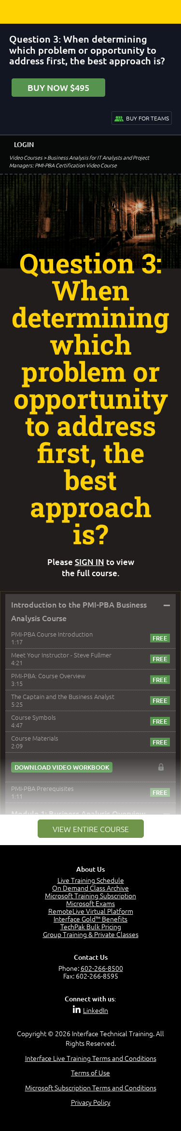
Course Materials (34, 738)
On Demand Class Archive (90, 888)
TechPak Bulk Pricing (90, 926)
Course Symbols (33, 717)
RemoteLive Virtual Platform (90, 911)
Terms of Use (90, 1072)
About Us (90, 869)
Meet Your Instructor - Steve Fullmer (61, 654)
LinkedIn (95, 1010)
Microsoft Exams (90, 903)
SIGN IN (89, 561)
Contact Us (91, 957)
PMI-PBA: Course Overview (48, 675)
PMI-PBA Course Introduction (52, 634)
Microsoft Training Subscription (90, 895)
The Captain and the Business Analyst (62, 696)
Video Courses (25, 157)
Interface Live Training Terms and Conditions (90, 1058)
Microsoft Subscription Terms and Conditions (90, 1087)
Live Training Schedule (90, 880)
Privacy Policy (91, 1102)
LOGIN (24, 144)
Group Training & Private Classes (91, 934)
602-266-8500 (102, 968)
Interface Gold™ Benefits (90, 918)
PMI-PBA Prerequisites (42, 788)
